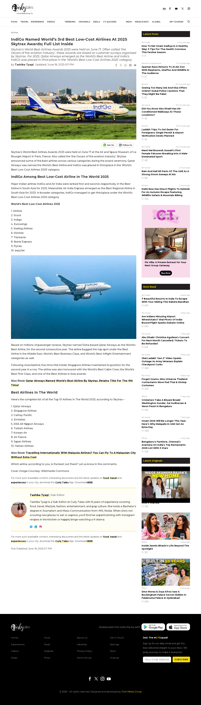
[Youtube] (176, 8)
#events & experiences (151, 63)
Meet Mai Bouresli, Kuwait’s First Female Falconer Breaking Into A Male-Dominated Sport (165, 153)
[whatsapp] (125, 65)
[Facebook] (170, 8)
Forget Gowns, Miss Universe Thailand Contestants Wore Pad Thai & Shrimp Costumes (164, 382)
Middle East (142, 22)
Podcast (114, 657)
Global (156, 22)
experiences (18, 482)
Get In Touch (117, 637)
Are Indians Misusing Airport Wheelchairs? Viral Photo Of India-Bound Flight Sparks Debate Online (163, 319)
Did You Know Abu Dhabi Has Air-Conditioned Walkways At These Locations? (161, 111)
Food (14, 22)
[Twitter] (182, 8)
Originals (84, 22)
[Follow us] (126, 145)
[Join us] (109, 145)
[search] (187, 21)
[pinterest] (130, 65)
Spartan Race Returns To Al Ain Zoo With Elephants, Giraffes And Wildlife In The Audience (165, 70)
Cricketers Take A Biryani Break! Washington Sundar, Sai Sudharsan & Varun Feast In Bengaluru (164, 403)
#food (144, 396)
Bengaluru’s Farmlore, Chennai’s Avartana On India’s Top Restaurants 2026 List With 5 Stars (164, 444)
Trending (70, 22)
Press (47, 657)
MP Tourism (176, 22)
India (129, 22)
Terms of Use (84, 657)
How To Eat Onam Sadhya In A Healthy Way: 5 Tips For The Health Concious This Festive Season (165, 49)
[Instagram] (189, 8)
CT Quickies (109, 22)
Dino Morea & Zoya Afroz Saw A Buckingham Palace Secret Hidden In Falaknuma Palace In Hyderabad (164, 594)
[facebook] (116, 65)
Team (113, 651)
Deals (96, 22)
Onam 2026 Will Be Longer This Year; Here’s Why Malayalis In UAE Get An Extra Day (164, 424)
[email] (135, 65)
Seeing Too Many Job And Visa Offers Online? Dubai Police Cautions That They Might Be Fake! (164, 90)
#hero (144, 496)
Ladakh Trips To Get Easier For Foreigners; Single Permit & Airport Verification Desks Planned (163, 132)
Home (14, 32)
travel (113, 478)
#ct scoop (146, 105)
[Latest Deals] (166, 224)
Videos (51, 22)
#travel (145, 84)
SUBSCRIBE (181, 659)
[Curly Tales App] (153, 627)
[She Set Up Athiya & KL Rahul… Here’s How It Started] (166, 480)
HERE (90, 482)
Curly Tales (62, 482)
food (106, 478)
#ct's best (146, 42)
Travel (24, 22)
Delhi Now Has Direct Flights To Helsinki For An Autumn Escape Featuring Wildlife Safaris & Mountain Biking (166, 192)
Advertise (82, 644)
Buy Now (165, 273)
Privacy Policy (84, 651)
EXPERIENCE (37, 22)
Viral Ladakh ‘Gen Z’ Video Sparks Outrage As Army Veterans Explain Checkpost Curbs (162, 361)
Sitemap (114, 644)
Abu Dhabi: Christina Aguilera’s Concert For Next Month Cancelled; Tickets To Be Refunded (165, 340)
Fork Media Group (132, 691)
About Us (82, 637)
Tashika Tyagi (24, 64)
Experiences (17, 644)
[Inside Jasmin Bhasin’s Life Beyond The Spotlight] (166, 526)
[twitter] (121, 65)
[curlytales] (20, 630)
